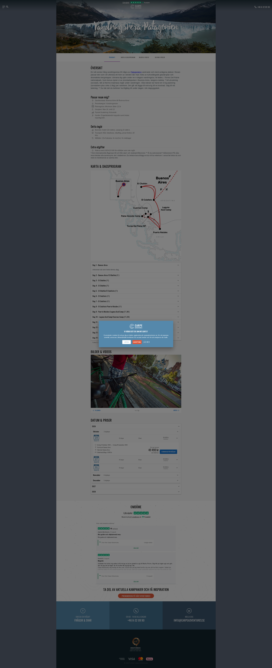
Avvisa (126, 342)
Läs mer (146, 342)
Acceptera (137, 342)
